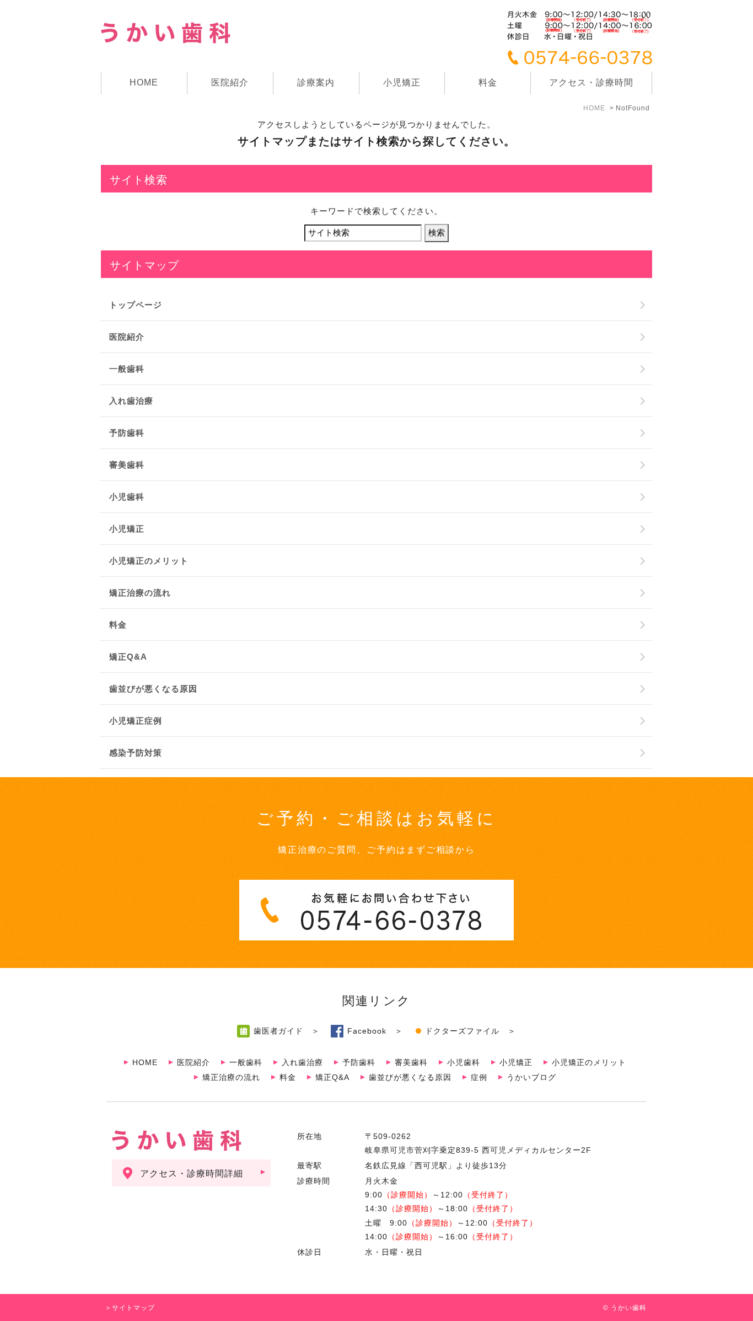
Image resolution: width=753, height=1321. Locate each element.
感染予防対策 (135, 752)
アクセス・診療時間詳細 (191, 1173)
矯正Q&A (128, 656)
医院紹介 (126, 336)
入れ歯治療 (131, 400)
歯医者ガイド (278, 1030)
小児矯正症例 (135, 720)
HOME (144, 82)
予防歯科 (126, 432)
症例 (479, 1077)
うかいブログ (531, 1077)
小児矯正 (402, 82)
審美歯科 (126, 464)
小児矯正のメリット (149, 560)
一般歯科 (126, 368)
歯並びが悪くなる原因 (153, 688)
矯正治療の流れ (140, 592)
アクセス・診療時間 (591, 82)
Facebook (366, 1030)
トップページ (135, 304)
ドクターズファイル (462, 1030)
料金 (487, 82)
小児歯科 (126, 496)
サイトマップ (133, 1308)
